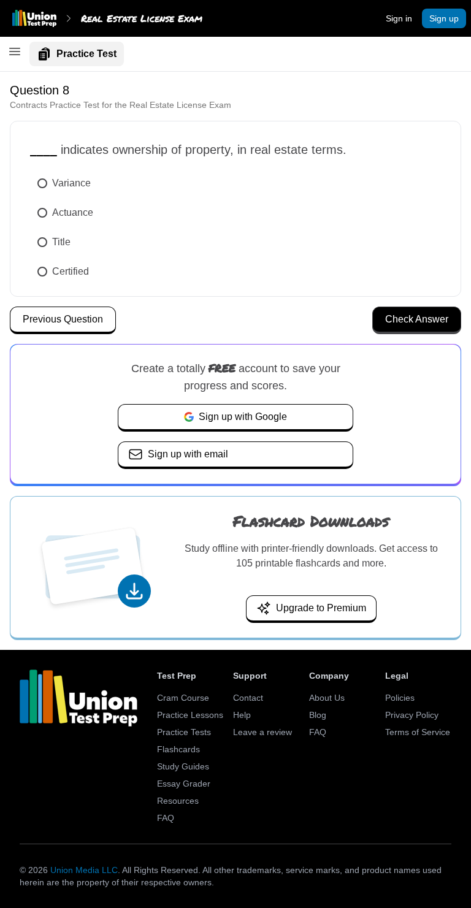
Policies (400, 698)
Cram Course (183, 698)
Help (242, 715)
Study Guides (183, 766)
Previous (63, 319)
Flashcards (178, 749)
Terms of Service (417, 732)
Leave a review (262, 732)
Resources (178, 801)
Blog (317, 715)
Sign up (444, 18)
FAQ (165, 818)
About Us (327, 698)
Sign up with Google (243, 416)
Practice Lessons (190, 715)
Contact (248, 698)
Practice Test (86, 53)
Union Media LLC (84, 870)
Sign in (399, 18)
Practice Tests (184, 732)
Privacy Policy (411, 715)
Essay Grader (183, 783)
